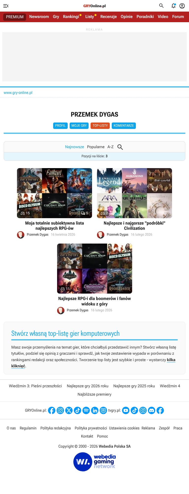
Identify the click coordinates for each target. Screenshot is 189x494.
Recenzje (108, 16)
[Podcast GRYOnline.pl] (86, 410)
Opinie (127, 16)
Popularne (96, 146)
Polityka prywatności (91, 428)
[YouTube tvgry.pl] (125, 410)
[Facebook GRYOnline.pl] (51, 410)
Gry (56, 16)
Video (163, 16)
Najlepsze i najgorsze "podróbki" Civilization (134, 203)
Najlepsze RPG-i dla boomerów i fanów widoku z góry (94, 279)
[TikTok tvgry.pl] (134, 410)
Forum (178, 16)
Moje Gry (79, 126)
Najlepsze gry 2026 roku (87, 386)
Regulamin (28, 428)
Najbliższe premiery (94, 394)
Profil (60, 126)
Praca (177, 428)
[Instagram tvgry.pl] (143, 410)
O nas (11, 428)
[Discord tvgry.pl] (151, 410)
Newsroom (39, 16)
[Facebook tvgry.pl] (160, 410)
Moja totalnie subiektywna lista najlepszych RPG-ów (54, 203)
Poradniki (145, 16)
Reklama (148, 428)
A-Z (111, 146)
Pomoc (102, 436)
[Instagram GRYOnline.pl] (60, 410)
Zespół (164, 428)
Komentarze (124, 126)
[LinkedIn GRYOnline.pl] (94, 410)
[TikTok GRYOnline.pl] (77, 410)
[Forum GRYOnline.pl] (103, 410)
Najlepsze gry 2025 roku (134, 386)
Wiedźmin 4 (170, 386)
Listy (89, 16)
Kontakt (87, 436)
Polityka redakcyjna (55, 428)
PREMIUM (15, 17)
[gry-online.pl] (94, 6)
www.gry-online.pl (18, 92)
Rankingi (71, 16)
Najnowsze (74, 146)
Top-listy (100, 126)
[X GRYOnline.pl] (69, 410)
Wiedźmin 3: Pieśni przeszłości (35, 386)
